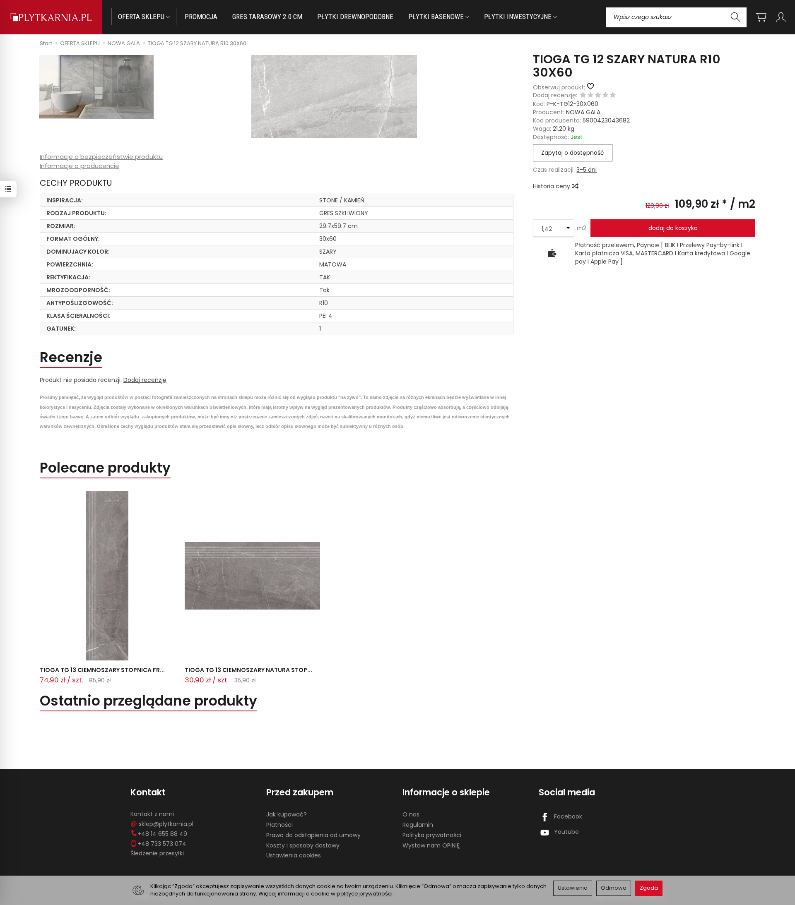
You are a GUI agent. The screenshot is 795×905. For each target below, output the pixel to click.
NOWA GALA (583, 112)
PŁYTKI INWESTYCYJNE (518, 16)
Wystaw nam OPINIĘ (431, 845)
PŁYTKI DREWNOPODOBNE (355, 16)
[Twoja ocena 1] (583, 95)
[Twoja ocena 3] (598, 95)
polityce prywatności (365, 894)
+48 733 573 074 (161, 844)
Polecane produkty (105, 468)
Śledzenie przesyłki (157, 853)
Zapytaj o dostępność (572, 153)
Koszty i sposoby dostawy (303, 845)
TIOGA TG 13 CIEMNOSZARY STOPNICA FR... (102, 670)
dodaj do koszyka (673, 228)
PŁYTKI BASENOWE (436, 16)
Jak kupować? (286, 814)
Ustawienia (573, 888)
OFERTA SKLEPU (142, 16)
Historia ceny (552, 186)
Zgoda (649, 888)
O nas (410, 814)
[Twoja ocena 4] (605, 95)
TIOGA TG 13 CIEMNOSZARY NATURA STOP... (248, 670)
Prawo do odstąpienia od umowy (313, 835)
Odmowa (613, 888)
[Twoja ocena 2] (590, 95)
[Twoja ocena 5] (613, 95)
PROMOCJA (201, 16)
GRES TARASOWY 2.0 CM (267, 16)
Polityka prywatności (431, 835)
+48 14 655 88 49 (162, 834)
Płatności (279, 825)
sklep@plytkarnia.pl (166, 824)
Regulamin (417, 825)
